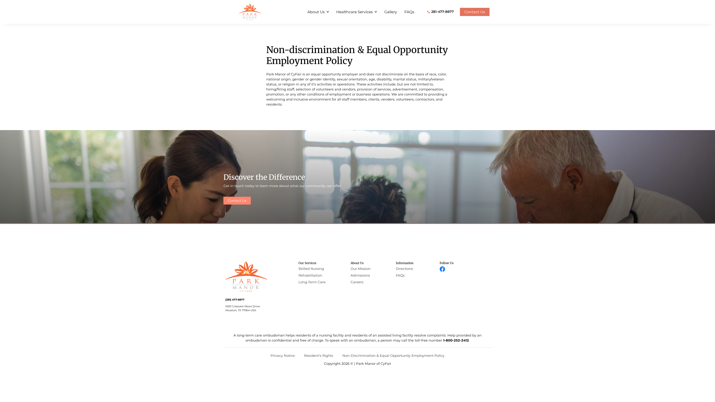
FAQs (409, 12)
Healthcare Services (354, 12)
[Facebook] (442, 269)
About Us (316, 12)
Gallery (390, 12)
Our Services (307, 263)
